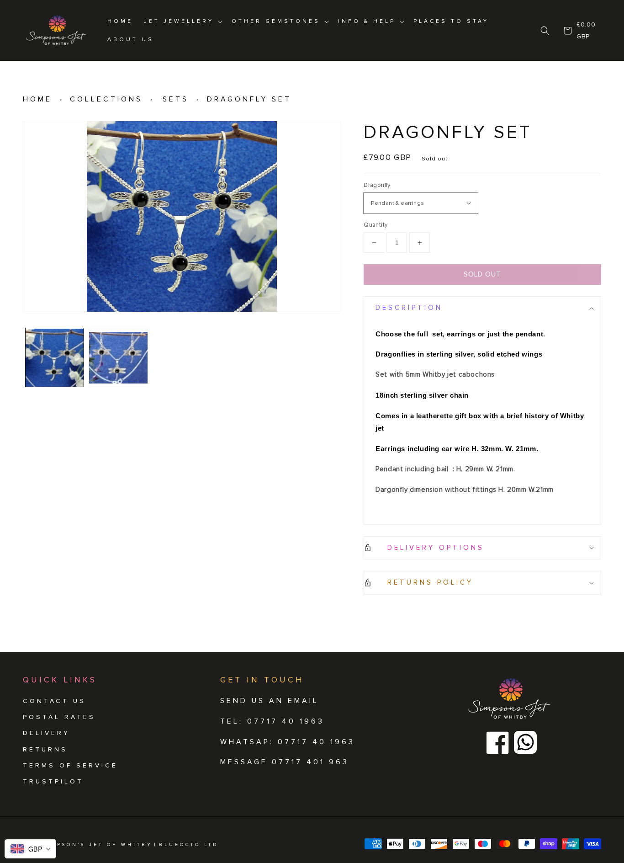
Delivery (46, 733)
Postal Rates (59, 717)
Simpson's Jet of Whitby (97, 844)
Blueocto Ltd (188, 844)
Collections (106, 99)
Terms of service (70, 765)
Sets (176, 99)
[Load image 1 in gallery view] (54, 357)
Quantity (375, 225)
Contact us (54, 701)
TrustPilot (53, 781)
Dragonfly (377, 185)
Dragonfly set (249, 99)
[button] (545, 31)
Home (37, 99)
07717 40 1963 (316, 741)
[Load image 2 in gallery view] (118, 357)
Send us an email (269, 700)
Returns (45, 749)
